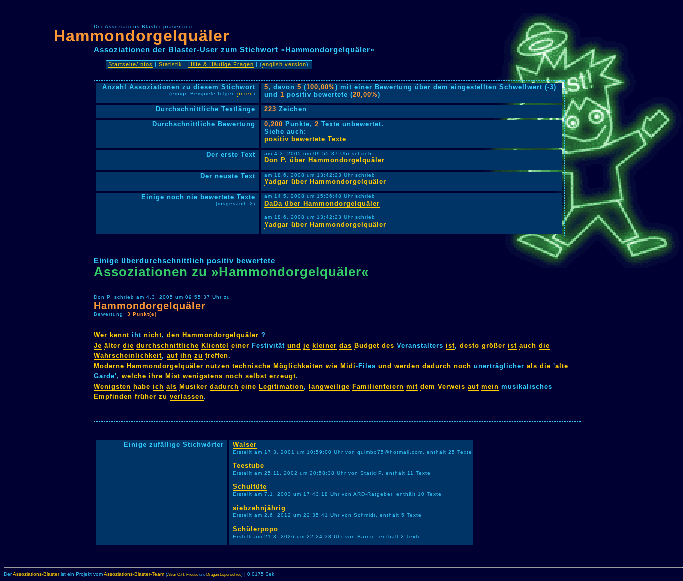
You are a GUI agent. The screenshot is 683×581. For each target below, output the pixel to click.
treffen (217, 356)
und (294, 346)
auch (528, 346)
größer (494, 346)
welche (134, 376)
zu (198, 356)
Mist (173, 376)
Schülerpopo (255, 529)
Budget (367, 346)
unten (246, 93)
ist (450, 346)
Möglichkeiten (299, 366)
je (307, 346)
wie (332, 366)
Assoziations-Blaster (36, 574)
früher (145, 396)
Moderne (109, 366)
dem (428, 386)
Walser (245, 444)
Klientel (215, 346)
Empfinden (113, 396)
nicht (153, 335)
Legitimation (281, 386)
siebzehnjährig (259, 508)
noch (463, 366)
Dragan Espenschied (224, 574)
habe (142, 386)
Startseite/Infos (130, 65)
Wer (101, 335)
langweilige (329, 386)
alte (562, 366)
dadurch (437, 366)
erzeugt (283, 376)
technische (251, 366)
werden (407, 366)
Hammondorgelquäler (142, 36)
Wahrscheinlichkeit (128, 356)
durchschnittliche (167, 346)
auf (172, 356)
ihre (156, 376)
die (128, 346)
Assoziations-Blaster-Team (134, 574)
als (532, 366)
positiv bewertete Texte (305, 139)
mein (490, 386)
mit (412, 386)
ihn (186, 356)
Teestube (248, 466)
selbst (256, 376)
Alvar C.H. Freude (183, 574)
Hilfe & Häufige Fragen (221, 65)
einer (241, 346)
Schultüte (250, 486)
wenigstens (203, 376)
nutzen (218, 366)
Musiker (194, 386)
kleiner (324, 346)
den (173, 335)
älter (112, 346)
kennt (120, 335)
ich (158, 386)
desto (470, 346)
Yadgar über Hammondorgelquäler (325, 182)
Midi (348, 366)
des (388, 346)
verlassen (187, 396)
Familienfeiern (378, 386)
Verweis (452, 386)
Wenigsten (112, 386)
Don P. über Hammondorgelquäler (324, 160)
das (346, 346)
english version (284, 65)
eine (249, 386)
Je (98, 346)
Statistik (170, 65)
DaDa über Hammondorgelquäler (322, 204)
